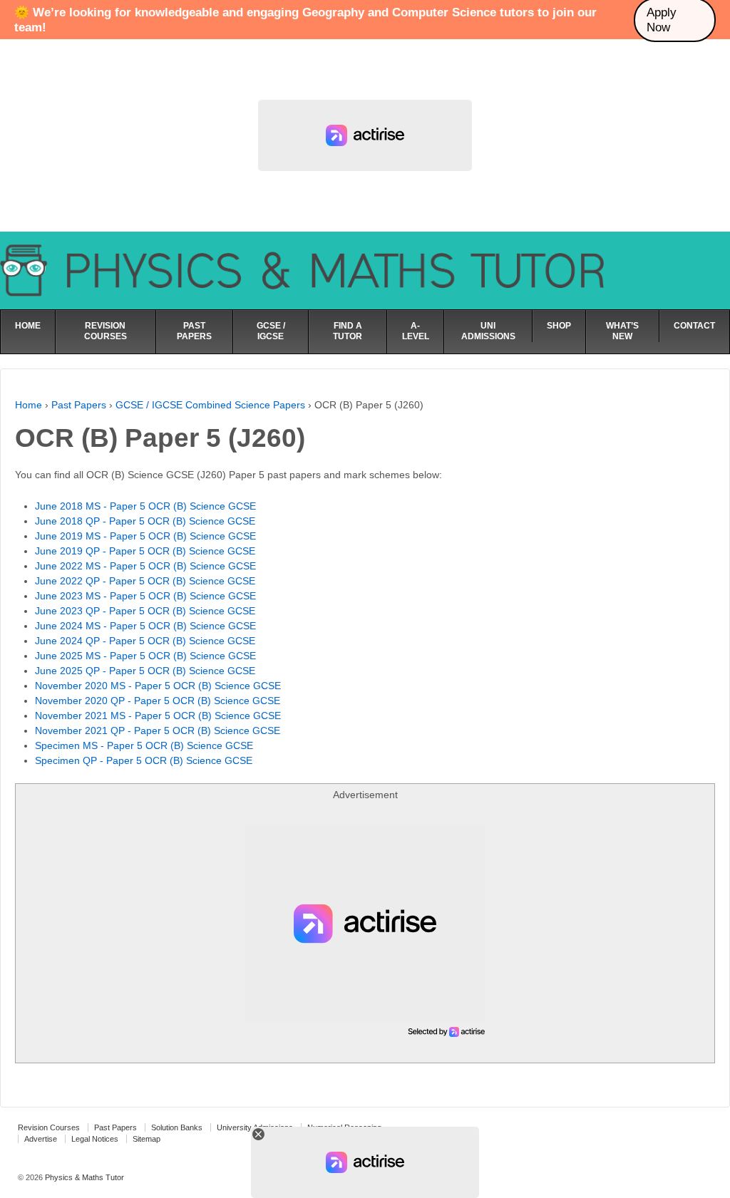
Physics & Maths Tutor (83, 1177)
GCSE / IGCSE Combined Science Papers (210, 404)
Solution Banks (176, 1127)
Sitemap (146, 1139)
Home (28, 404)
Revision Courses (49, 1127)
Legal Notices (94, 1139)
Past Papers (78, 404)
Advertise (40, 1139)
